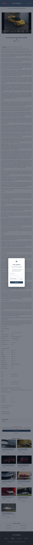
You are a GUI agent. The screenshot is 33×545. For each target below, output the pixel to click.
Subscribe (16, 282)
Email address (12, 273)
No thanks (16, 284)
